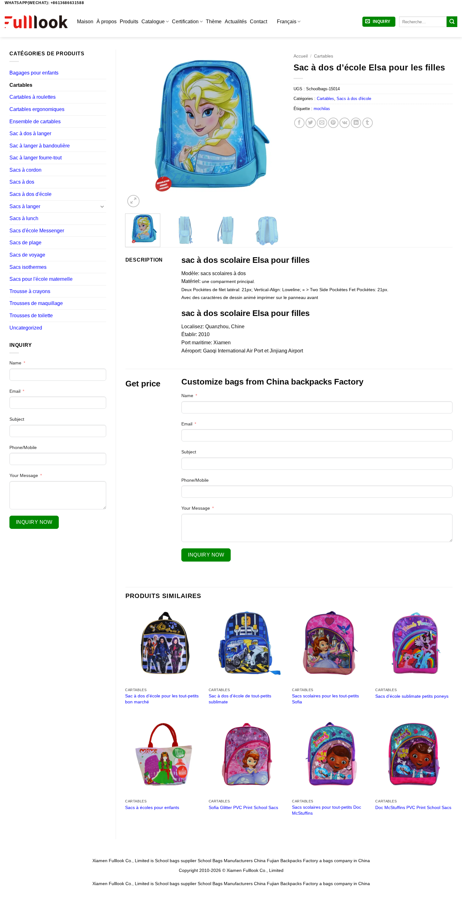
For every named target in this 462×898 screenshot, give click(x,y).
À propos (106, 21)
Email (14, 391)
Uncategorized (25, 327)
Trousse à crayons (29, 291)
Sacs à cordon (25, 170)
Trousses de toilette (31, 315)
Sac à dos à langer (30, 133)
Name (15, 362)
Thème (214, 21)
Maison (85, 21)
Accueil (301, 56)
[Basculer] (102, 206)
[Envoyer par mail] (322, 123)
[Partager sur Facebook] (299, 123)
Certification (185, 21)
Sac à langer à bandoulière (39, 145)
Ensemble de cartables (35, 121)
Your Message (23, 475)
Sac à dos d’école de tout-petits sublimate (240, 698)
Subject (16, 419)
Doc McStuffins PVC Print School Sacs (413, 807)
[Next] (273, 129)
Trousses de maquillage (36, 303)
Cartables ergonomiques (36, 109)
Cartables (20, 85)
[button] (378, 22)
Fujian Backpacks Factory (292, 860)
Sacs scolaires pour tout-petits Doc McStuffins (326, 810)
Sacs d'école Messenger (36, 230)
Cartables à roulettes (32, 97)
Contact (258, 21)
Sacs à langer (24, 206)
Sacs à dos (21, 182)
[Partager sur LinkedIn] (356, 123)
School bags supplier (175, 860)
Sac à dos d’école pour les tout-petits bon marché (162, 698)
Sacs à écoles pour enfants (152, 807)
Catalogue (153, 21)
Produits (129, 21)
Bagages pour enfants (33, 72)
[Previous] (136, 129)
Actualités (236, 21)
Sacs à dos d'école (30, 194)
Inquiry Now (34, 522)
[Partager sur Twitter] (310, 123)
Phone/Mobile (23, 447)
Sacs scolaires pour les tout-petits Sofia (325, 698)
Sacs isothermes (28, 267)
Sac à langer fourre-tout (35, 157)
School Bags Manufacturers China (232, 860)
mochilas (322, 108)
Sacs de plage (25, 242)
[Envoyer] (452, 21)
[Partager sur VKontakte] (344, 123)
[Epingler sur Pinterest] (333, 123)
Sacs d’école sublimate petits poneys (411, 696)
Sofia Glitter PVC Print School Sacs (243, 807)
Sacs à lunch (23, 218)
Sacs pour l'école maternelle (41, 279)
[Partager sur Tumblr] (367, 123)
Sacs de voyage (27, 255)
